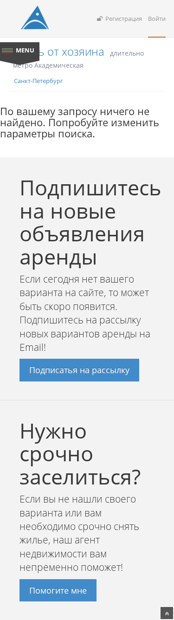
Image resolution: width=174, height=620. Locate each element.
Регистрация (122, 18)
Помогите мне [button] (58, 590)
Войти (157, 18)
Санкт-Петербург (38, 81)
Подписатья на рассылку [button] (79, 369)
